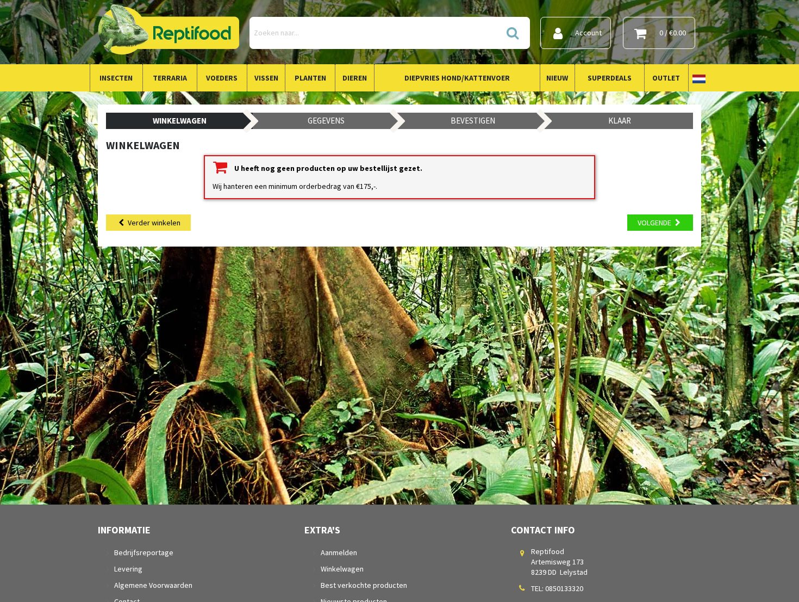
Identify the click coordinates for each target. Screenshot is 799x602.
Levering (128, 569)
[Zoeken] (512, 32)
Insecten (116, 78)
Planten (310, 78)
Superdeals (610, 78)
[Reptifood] (168, 32)
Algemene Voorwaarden (153, 585)
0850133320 (564, 588)
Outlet (666, 78)
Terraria (170, 78)
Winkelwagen (342, 569)
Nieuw (557, 78)
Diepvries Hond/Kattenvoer (457, 78)
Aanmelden (339, 552)
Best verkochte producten (364, 585)
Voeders (222, 78)
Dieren (354, 78)
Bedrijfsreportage (143, 552)
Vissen (266, 78)
